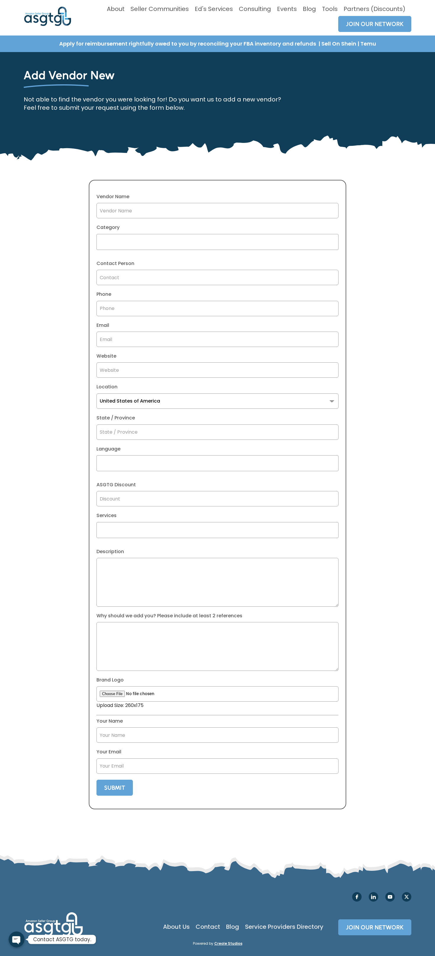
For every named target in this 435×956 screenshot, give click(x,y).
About (116, 9)
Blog (309, 9)
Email (102, 325)
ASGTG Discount (116, 485)
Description (110, 551)
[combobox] (217, 242)
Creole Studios (228, 943)
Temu (368, 43)
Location (106, 387)
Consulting (255, 9)
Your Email (108, 752)
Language (108, 449)
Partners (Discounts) (374, 9)
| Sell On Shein (337, 43)
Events (287, 9)
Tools (330, 9)
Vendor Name (112, 196)
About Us (176, 927)
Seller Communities (159, 9)
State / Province (115, 418)
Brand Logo (110, 680)
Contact (208, 927)
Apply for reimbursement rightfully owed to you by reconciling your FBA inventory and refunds (188, 43)
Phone (103, 294)
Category (108, 227)
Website (106, 356)
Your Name (109, 721)
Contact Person (115, 263)
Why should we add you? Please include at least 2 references (169, 616)
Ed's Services (214, 9)
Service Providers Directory (284, 927)
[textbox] (100, 242)
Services (106, 515)
